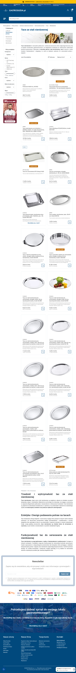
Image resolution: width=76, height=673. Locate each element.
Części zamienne (32, 5)
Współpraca (24, 660)
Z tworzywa (9, 39)
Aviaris (4, 648)
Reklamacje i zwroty (26, 643)
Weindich (5, 652)
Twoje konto (44, 637)
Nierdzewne (9, 36)
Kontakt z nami (24, 656)
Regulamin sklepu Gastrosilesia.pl (29, 641)
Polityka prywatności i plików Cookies (27, 647)
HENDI (9, 69)
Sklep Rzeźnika (6, 641)
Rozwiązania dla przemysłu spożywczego (58, 5)
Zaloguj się (41, 643)
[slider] (6, 73)
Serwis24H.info (6, 644)
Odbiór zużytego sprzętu (27, 655)
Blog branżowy (5, 5)
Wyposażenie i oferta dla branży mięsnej (44, 5)
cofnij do (9, 32)
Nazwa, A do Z (64, 57)
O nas (23, 5)
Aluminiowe (9, 43)
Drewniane (8, 41)
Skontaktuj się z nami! (34, 223)
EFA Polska (5, 650)
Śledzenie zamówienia (44, 641)
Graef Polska (6, 643)
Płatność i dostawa (25, 644)
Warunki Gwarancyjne (26, 653)
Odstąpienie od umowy (44, 646)
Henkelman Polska (7, 646)
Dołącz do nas (24, 658)
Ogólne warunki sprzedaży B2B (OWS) (28, 650)
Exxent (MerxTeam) (11, 66)
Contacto (10, 63)
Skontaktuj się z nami (17, 5)
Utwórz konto (42, 644)
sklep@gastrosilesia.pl (62, 647)
